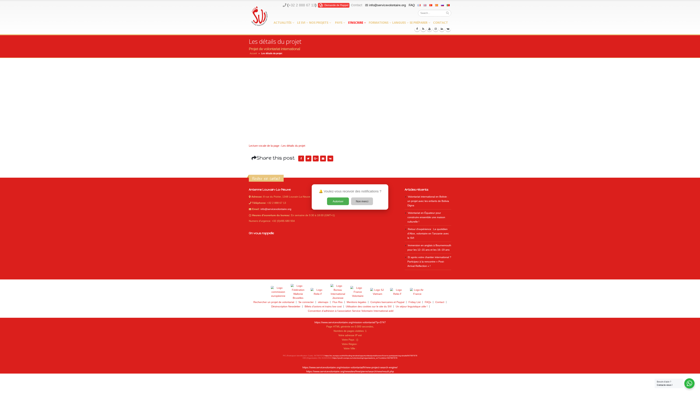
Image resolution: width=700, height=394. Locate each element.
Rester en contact (266, 178)
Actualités (282, 23)
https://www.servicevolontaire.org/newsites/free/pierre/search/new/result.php (350, 371)
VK (330, 158)
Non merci (362, 201)
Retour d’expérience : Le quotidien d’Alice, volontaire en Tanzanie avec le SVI (428, 233)
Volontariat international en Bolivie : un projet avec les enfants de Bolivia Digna (428, 201)
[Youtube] (429, 29)
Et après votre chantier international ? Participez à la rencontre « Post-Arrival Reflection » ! (429, 261)
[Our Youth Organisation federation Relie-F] (318, 292)
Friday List (415, 302)
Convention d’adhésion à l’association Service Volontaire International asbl (350, 311)
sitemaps (323, 302)
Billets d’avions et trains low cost (323, 306)
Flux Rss (337, 302)
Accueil (253, 53)
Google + (316, 158)
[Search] (447, 13)
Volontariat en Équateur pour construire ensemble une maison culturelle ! (426, 217)
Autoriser (338, 201)
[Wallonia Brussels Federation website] (298, 292)
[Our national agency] (337, 292)
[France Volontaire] (357, 292)
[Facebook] (417, 29)
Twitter (308, 158)
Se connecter (306, 302)
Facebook (301, 158)
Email (323, 158)
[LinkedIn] (442, 29)
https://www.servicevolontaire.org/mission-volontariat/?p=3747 (350, 322)
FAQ (412, 5)
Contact (356, 5)
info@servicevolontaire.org (387, 5)
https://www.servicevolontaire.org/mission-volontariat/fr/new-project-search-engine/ (350, 367)
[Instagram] (435, 29)
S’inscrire (355, 23)
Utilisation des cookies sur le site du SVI (369, 306)
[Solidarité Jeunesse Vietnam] (377, 292)
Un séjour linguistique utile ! (411, 306)
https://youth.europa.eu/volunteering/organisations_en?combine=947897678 (364, 358)
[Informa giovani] (397, 292)
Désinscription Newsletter (285, 306)
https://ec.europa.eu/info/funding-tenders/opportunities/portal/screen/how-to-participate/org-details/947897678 (370, 356)
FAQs (428, 302)
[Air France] (417, 292)
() (301, 5)
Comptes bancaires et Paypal (387, 302)
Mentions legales (356, 302)
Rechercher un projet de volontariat (273, 302)
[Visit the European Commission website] (278, 292)
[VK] (448, 29)
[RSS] (423, 29)
